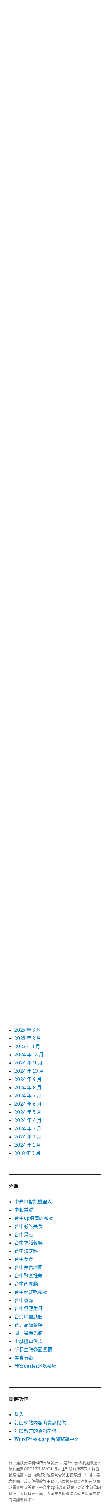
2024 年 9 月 (28, 1079)
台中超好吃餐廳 (30, 1292)
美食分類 (23, 1358)
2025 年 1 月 (27, 1046)
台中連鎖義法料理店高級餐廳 (33, 1462)
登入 (19, 1414)
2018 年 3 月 (27, 1153)
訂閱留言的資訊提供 (35, 1431)
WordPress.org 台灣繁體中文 (46, 1439)
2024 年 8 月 (28, 1087)
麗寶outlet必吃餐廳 (35, 1366)
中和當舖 (23, 1210)
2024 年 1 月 (27, 1145)
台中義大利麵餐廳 (82, 1462)
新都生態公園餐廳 (33, 1349)
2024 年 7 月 (27, 1096)
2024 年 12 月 (28, 1054)
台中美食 (23, 1259)
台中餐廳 (23, 1300)
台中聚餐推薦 (28, 1275)
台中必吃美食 (28, 1226)
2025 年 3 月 (27, 1030)
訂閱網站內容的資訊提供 (40, 1423)
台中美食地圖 (28, 1267)
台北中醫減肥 (28, 1317)
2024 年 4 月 (28, 1120)
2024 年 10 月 (29, 1071)
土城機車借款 (28, 1341)
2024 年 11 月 (28, 1063)
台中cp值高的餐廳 (33, 1218)
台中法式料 (26, 1251)
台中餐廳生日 (28, 1308)
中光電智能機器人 (33, 1202)
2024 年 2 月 (27, 1137)
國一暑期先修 (28, 1333)
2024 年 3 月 (27, 1128)
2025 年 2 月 (27, 1038)
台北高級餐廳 (28, 1325)
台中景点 (23, 1234)
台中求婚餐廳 (28, 1243)
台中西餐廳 (26, 1284)
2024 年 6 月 (28, 1104)
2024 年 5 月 (27, 1112)
